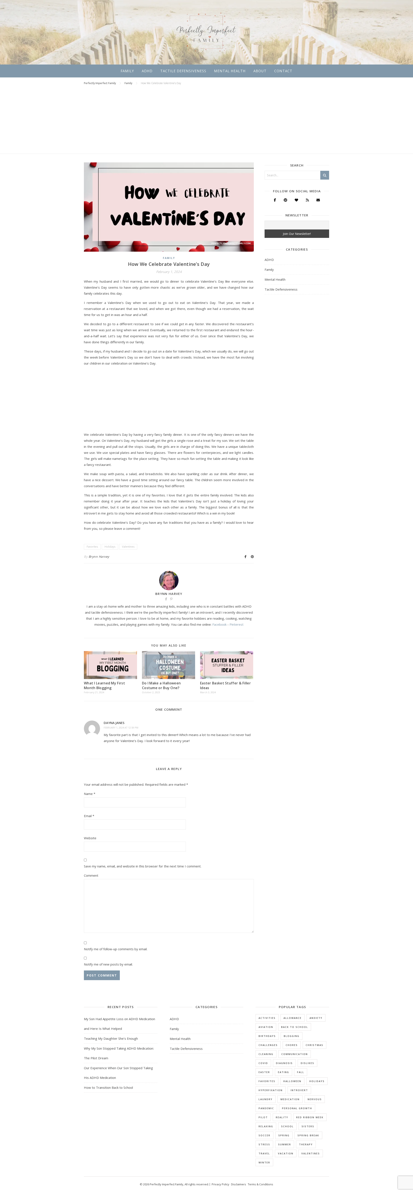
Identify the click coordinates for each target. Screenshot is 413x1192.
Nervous (315, 1099)
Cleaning (266, 1054)
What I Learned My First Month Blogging (104, 685)
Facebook (219, 624)
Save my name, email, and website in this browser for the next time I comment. (142, 866)
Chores (292, 1045)
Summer (284, 1144)
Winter (264, 1162)
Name (89, 794)
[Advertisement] (206, 121)
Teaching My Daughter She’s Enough (111, 1038)
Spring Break (308, 1135)
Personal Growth (297, 1108)
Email (89, 816)
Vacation (285, 1153)
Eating (283, 1072)
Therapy (306, 1144)
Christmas (314, 1045)
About (260, 71)
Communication (294, 1054)
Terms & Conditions (260, 1184)
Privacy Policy (220, 1184)
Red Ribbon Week (310, 1117)
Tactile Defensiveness (183, 71)
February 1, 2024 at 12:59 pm (121, 727)
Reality (282, 1117)
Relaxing (266, 1126)
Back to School (294, 1027)
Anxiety (316, 1018)
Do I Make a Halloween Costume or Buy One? (161, 685)
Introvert (299, 1090)
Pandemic (266, 1108)
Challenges (268, 1045)
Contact (283, 71)
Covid (263, 1063)
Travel (264, 1153)
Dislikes (307, 1063)
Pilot (263, 1117)
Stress (264, 1144)
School (287, 1126)
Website (90, 838)
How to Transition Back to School (108, 1087)
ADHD (147, 71)
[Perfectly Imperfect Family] (206, 32)
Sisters (308, 1126)
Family (127, 71)
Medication (290, 1099)
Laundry (266, 1099)
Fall (300, 1072)
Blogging (291, 1036)
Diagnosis (284, 1063)
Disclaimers (238, 1184)
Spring (284, 1135)
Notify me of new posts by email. (108, 964)
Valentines (128, 546)
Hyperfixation (271, 1090)
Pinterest (236, 624)
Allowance (293, 1018)
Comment (91, 875)
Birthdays (267, 1036)
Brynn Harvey (99, 556)
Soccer (264, 1135)
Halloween (292, 1081)
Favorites (92, 546)
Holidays (110, 546)
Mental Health (230, 71)
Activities (267, 1018)
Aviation (266, 1027)
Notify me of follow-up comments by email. (115, 949)
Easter (264, 1072)
